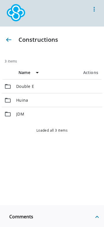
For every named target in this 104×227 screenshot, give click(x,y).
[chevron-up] (97, 216)
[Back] (8, 39)
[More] (94, 9)
